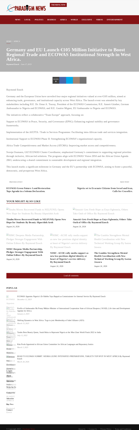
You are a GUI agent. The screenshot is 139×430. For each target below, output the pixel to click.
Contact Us (10, 393)
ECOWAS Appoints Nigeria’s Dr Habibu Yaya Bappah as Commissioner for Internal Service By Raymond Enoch (61, 296)
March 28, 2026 (23, 362)
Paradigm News (29, 429)
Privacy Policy (105, 429)
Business (51, 20)
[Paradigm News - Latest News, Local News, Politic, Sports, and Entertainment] (26, 8)
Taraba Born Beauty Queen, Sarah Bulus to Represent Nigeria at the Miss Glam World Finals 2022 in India (59, 332)
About (8, 376)
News (17, 20)
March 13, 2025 (23, 323)
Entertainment (115, 20)
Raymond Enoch (12, 64)
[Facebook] (62, 80)
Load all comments (71, 276)
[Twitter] (69, 80)
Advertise (10, 381)
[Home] (9, 19)
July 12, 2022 (22, 335)
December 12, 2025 (24, 299)
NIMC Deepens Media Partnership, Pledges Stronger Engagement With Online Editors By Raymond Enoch (24, 252)
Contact (9, 410)
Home (9, 41)
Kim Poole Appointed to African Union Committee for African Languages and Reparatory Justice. (55, 344)
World (74, 20)
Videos (99, 20)
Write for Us (11, 387)
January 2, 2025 (23, 314)
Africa (63, 20)
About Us (81, 429)
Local (27, 20)
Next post (125, 182)
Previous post (15, 182)
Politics (39, 20)
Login (9, 370)
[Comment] (76, 80)
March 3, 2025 (22, 347)
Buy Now (9, 404)
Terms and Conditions (123, 429)
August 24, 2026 (12, 227)
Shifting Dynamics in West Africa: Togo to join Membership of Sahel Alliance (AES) (50, 320)
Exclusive (87, 20)
